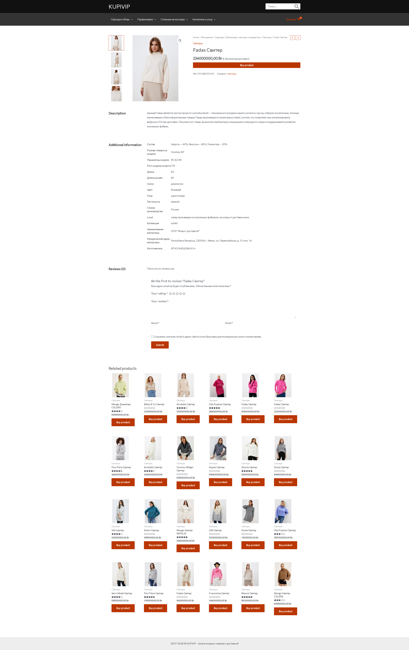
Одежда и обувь (120, 19)
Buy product (247, 65)
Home (196, 37)
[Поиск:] (280, 6)
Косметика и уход (202, 19)
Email (229, 323)
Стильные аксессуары (173, 19)
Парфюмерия (145, 19)
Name (155, 323)
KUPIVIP (119, 6)
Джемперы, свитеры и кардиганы (243, 37)
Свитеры (267, 37)
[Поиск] (296, 6)
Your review (160, 301)
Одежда (219, 37)
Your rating (159, 293)
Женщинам (207, 37)
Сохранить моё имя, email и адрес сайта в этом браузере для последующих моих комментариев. (208, 336)
